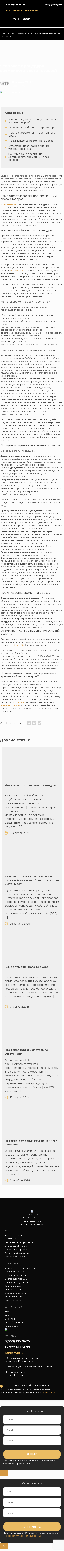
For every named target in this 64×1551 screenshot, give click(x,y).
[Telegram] (29, 723)
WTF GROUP (17, 702)
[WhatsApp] (39, 723)
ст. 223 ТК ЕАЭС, (19, 270)
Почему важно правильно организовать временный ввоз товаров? (28, 156)
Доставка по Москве (16, 1246)
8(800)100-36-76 (17, 1341)
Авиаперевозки (13, 1289)
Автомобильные (13, 1296)
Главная (5, 33)
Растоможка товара (15, 1256)
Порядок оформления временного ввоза (32, 134)
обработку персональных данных (23, 1536)
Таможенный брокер (16, 1249)
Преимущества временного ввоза (31, 140)
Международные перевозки (20, 1268)
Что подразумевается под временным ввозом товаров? (33, 121)
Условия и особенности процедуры (32, 127)
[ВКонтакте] (34, 723)
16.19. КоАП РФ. (16, 645)
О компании (11, 1319)
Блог (12, 33)
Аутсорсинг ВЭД (13, 1235)
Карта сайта (48, 1392)
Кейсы (8, 1315)
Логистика (10, 1238)
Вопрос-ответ (12, 1326)
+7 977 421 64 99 (17, 1347)
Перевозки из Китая (15, 1275)
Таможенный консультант (18, 1253)
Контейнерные (13, 1286)
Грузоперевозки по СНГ (17, 1300)
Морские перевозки (15, 1293)
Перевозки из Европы (16, 1271)
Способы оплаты (14, 1322)
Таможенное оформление (19, 1242)
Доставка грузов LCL (16, 1279)
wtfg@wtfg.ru (14, 1352)
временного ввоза (11, 705)
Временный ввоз (9, 204)
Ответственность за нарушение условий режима (29, 147)
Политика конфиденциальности (32, 1385)
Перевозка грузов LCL (16, 1282)
